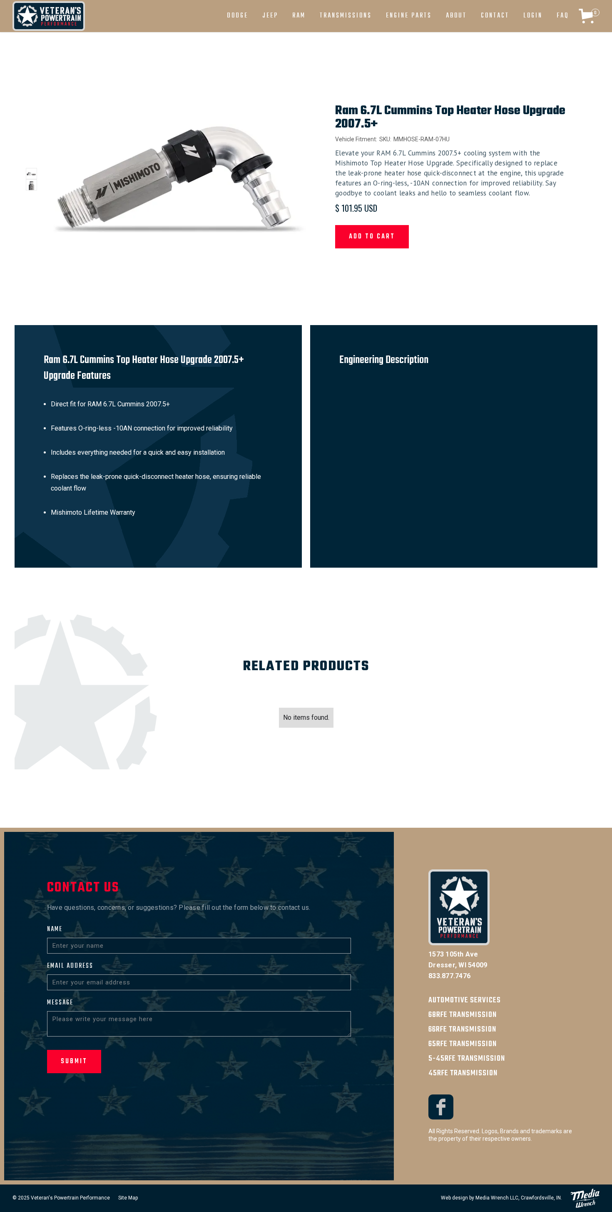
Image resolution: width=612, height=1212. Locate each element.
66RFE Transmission (462, 1029)
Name (54, 929)
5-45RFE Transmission (466, 1058)
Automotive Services (464, 1000)
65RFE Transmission (462, 1044)
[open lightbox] (31, 173)
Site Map (128, 1198)
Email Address (70, 966)
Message (60, 1003)
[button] (237, 16)
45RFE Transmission (463, 1073)
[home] (48, 16)
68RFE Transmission (462, 1015)
